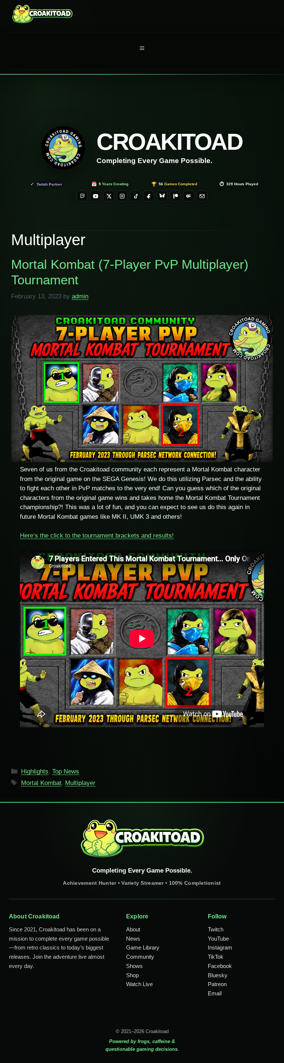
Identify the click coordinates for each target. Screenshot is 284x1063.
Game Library (142, 947)
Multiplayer (80, 782)
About (133, 929)
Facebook (220, 966)
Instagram (220, 947)
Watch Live (139, 984)
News (133, 938)
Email (215, 993)
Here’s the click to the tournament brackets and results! (97, 535)
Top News (65, 771)
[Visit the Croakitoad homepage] (63, 148)
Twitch (215, 929)
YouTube (218, 938)
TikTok (215, 957)
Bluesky (217, 975)
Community (140, 957)
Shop (132, 975)
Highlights (34, 771)
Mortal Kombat (41, 782)
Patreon (217, 984)
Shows (134, 966)
